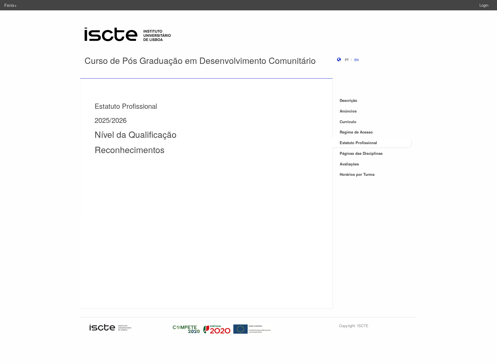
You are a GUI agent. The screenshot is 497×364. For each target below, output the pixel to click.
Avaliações (349, 164)
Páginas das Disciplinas (361, 153)
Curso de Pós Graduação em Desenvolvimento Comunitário (200, 60)
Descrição (348, 100)
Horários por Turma (357, 174)
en (356, 59)
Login (483, 5)
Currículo (348, 121)
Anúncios (348, 111)
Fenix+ (10, 5)
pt (347, 59)
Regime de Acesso (356, 132)
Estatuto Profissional (358, 142)
